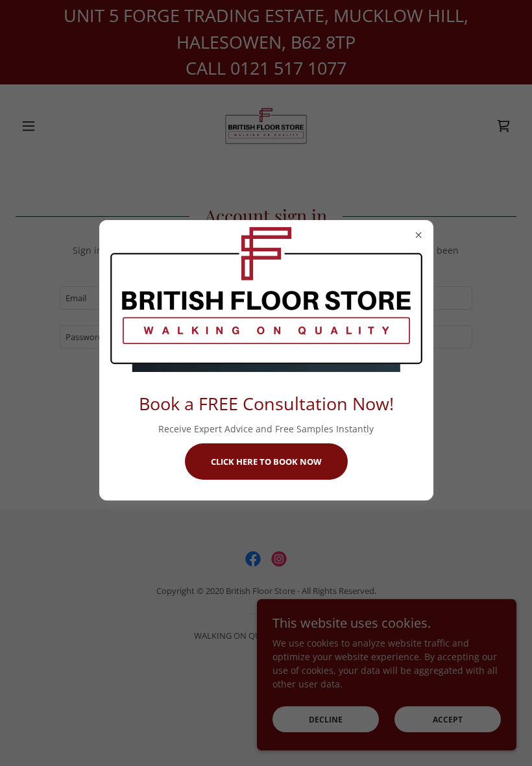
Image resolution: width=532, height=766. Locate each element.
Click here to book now (266, 461)
